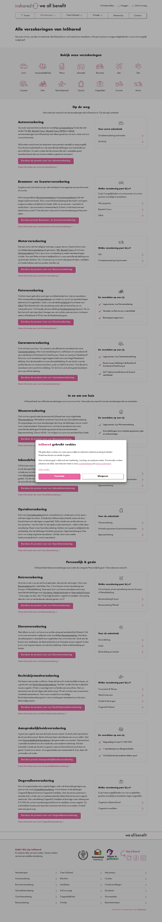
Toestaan (59, 476)
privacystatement (103, 464)
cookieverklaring (85, 464)
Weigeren (103, 476)
